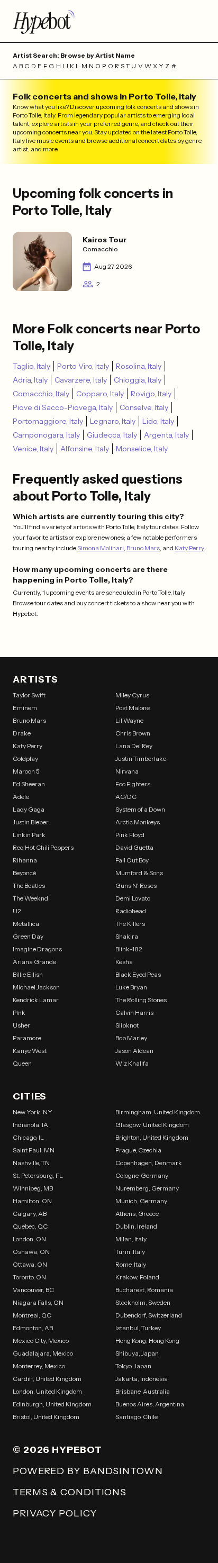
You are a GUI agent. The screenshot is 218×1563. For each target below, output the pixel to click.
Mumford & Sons (139, 873)
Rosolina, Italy (138, 366)
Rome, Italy (130, 1264)
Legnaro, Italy (112, 421)
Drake (22, 733)
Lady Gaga (28, 809)
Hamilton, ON (32, 1201)
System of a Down (140, 809)
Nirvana (127, 771)
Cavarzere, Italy (80, 380)
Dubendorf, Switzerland (148, 1315)
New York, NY (32, 1112)
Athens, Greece (137, 1213)
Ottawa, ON (30, 1264)
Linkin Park (29, 835)
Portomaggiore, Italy (48, 421)
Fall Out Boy (132, 860)
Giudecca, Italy (112, 435)
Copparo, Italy (100, 393)
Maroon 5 (26, 771)
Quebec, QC (30, 1226)
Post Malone (132, 708)
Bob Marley (131, 1038)
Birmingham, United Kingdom (157, 1112)
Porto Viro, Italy (83, 366)
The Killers (130, 924)
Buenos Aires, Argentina (149, 1404)
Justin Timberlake (140, 758)
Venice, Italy (33, 448)
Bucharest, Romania (144, 1290)
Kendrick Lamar (36, 1000)
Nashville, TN (31, 1163)
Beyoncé (24, 873)
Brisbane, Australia (142, 1391)
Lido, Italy (158, 421)
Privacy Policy (55, 1513)
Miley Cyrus (132, 695)
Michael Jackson (36, 987)
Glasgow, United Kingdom (152, 1125)
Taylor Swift (29, 695)
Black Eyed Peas (138, 974)
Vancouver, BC (33, 1290)
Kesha (124, 962)
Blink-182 (128, 949)
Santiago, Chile (136, 1417)
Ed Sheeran (29, 784)
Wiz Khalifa (132, 1063)
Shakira (126, 936)
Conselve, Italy (144, 407)
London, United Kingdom (47, 1391)
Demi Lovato (132, 898)
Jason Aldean (134, 1051)
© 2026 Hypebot (57, 1450)
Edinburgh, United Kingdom (52, 1404)
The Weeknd (30, 898)
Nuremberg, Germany (147, 1188)
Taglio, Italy (31, 366)
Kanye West (30, 1051)
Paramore (27, 1038)
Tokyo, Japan (133, 1366)
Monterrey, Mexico (39, 1366)
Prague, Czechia (138, 1150)
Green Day (28, 936)
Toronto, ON (29, 1277)
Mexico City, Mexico (41, 1340)
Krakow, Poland (137, 1277)
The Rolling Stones (141, 1000)
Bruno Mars (143, 548)
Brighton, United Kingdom (151, 1137)
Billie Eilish (28, 974)
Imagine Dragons (37, 949)
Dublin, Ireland (136, 1226)
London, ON (29, 1239)
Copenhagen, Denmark (148, 1163)
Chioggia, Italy (137, 380)
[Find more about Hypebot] (109, 21)
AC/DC (126, 797)
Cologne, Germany (141, 1175)
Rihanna (25, 860)
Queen (22, 1063)
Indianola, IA (30, 1125)
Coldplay (25, 758)
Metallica (26, 924)
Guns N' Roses (136, 885)
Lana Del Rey (133, 746)
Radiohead (130, 911)
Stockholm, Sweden (142, 1302)
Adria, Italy (30, 380)
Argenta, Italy (166, 435)
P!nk (19, 1012)
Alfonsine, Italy (84, 448)
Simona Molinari (100, 548)
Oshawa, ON (31, 1252)
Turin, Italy (130, 1252)
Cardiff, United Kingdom (47, 1379)
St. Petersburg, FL (38, 1175)
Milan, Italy (131, 1239)
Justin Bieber (31, 822)
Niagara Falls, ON (38, 1302)
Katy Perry (189, 548)
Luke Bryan (131, 987)
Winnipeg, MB (33, 1188)
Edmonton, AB (33, 1328)
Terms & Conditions (69, 1492)
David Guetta (134, 847)
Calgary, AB (30, 1213)
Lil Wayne (129, 720)
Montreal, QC (32, 1315)
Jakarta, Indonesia (141, 1379)
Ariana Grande (34, 962)
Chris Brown (132, 733)
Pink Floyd (129, 835)
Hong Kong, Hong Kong (147, 1340)
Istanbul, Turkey (138, 1328)
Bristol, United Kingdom (46, 1417)
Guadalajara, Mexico (43, 1353)
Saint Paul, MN (33, 1150)
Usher (21, 1025)
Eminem (25, 708)
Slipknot (127, 1025)
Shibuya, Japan (137, 1353)
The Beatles (29, 885)
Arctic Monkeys (137, 822)
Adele (21, 797)
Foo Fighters (132, 784)
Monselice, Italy (142, 448)
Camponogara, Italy (46, 435)
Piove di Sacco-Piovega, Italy (63, 407)
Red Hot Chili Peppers (43, 847)
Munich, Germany (141, 1201)
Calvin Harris (134, 1012)
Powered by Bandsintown (88, 1471)
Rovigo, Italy (151, 393)
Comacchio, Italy (41, 393)
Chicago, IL (28, 1137)
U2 (17, 911)
